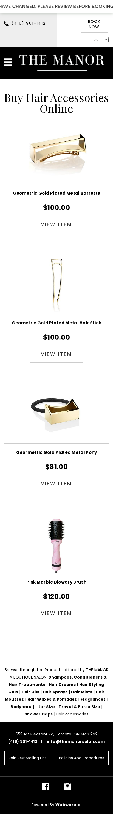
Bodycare (21, 706)
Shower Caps (38, 714)
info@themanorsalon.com (76, 741)
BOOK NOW (94, 24)
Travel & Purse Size (79, 706)
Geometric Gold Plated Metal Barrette (56, 193)
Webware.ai (68, 804)
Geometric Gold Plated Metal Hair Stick (56, 323)
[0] (104, 39)
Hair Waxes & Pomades (52, 699)
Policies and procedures (81, 758)
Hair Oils (30, 692)
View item (56, 224)
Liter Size (45, 706)
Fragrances (93, 699)
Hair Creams (62, 684)
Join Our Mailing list (27, 758)
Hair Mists (81, 692)
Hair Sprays (55, 692)
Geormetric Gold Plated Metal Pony (56, 452)
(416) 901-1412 (29, 23)
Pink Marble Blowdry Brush (56, 582)
